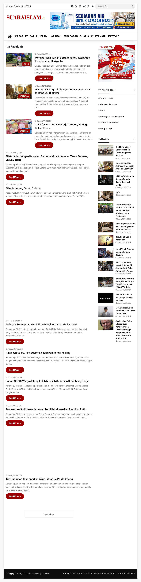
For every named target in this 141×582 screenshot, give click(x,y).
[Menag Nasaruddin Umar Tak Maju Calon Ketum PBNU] (105, 311)
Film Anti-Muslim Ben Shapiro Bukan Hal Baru (124, 297)
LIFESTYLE (113, 36)
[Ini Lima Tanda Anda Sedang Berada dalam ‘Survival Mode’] (105, 180)
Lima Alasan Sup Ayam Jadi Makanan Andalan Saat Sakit (125, 166)
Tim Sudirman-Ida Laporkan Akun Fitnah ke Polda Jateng (39, 479)
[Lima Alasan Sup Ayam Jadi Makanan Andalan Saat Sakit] (105, 166)
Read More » (44, 78)
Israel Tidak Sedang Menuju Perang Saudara (125, 252)
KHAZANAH (98, 36)
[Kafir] (105, 196)
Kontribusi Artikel (126, 573)
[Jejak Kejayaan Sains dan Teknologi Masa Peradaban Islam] (105, 227)
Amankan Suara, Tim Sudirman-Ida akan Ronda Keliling (38, 352)
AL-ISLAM (42, 36)
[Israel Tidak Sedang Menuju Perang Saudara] (105, 253)
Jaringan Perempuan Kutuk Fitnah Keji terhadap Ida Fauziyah (42, 324)
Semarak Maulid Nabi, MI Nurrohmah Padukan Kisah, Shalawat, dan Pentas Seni (125, 210)
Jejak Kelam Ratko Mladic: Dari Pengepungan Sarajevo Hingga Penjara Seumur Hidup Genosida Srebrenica (124, 330)
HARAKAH (55, 36)
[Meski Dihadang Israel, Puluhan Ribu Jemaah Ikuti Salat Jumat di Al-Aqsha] (105, 266)
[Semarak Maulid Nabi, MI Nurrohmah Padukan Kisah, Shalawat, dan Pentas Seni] (105, 208)
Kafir (118, 192)
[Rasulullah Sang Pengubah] (105, 240)
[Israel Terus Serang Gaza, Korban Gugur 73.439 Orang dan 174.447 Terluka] (105, 282)
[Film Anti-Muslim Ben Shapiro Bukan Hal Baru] (105, 298)
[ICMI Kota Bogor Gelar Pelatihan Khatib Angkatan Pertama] (105, 150)
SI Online (45, 573)
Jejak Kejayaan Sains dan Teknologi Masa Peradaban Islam (125, 226)
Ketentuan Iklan (84, 573)
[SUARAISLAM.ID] (26, 17)
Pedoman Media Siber (105, 573)
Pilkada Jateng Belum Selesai (23, 188)
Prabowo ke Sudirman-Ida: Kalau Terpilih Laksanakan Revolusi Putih (46, 409)
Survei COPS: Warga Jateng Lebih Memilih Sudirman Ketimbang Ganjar (48, 381)
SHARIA (84, 36)
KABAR (19, 36)
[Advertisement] (49, 260)
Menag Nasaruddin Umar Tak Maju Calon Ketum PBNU (125, 311)
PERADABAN (70, 36)
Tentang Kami (68, 573)
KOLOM (29, 36)
